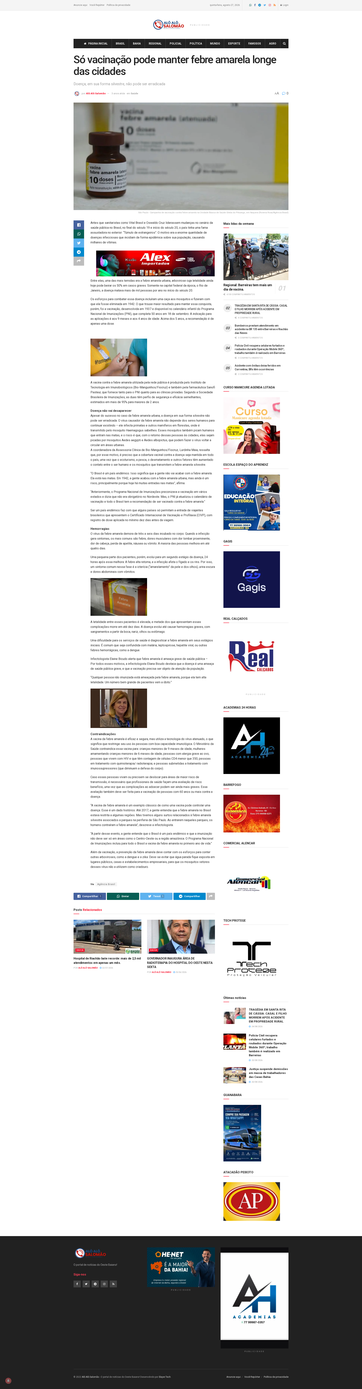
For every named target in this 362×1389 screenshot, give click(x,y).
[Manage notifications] (8, 1381)
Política (196, 43)
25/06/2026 (180, 972)
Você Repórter (97, 5)
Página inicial (98, 43)
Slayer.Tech (165, 1377)
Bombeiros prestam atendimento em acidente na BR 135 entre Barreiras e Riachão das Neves (261, 329)
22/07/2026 (107, 968)
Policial (176, 43)
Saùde (134, 93)
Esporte (234, 43)
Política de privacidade (118, 5)
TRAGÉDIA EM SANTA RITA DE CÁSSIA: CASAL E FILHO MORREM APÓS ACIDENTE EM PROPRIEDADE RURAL (261, 309)
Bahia (137, 43)
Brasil (120, 43)
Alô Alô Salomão (96, 93)
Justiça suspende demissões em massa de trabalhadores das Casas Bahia (268, 1073)
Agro (272, 43)
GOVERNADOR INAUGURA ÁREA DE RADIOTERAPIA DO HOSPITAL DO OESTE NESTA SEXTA (180, 963)
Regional (155, 43)
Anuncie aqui (80, 5)
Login (285, 5)
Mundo (215, 43)
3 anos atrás (118, 93)
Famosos (254, 43)
